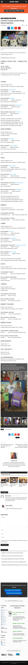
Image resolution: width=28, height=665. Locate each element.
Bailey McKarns (18, 105)
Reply (6, 502)
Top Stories (14, 18)
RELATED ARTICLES (5, 472)
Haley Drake (4, 25)
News (10, 18)
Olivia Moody (18, 189)
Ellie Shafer (11, 138)
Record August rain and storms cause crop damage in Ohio (13, 561)
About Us (3, 616)
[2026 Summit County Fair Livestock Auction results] (14, 480)
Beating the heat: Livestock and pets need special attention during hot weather (21, 446)
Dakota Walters (13, 238)
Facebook (3, 639)
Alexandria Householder (20, 245)
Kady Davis (12, 98)
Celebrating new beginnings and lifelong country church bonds (14, 564)
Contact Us (4, 617)
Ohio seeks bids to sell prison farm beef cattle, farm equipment (7, 446)
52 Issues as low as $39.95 (13, 590)
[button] (26, 2)
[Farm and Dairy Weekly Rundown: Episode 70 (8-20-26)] (23, 480)
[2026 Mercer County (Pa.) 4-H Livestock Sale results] (5, 480)
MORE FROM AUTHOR (5, 474)
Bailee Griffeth (13, 174)
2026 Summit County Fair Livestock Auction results (14, 485)
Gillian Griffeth (12, 165)
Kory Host (11, 231)
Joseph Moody (12, 89)
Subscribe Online (3, 622)
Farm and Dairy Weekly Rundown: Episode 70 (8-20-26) (23, 485)
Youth (2, 18)
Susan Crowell (9, 505)
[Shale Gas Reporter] (11, 655)
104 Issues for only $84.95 (14, 593)
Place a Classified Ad (3, 620)
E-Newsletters (3, 645)
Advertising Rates (3, 611)
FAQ (3, 614)
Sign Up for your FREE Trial (14, 10)
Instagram (4, 642)
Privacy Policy (3, 613)
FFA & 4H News (6, 18)
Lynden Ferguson (14, 145)
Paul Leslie (18, 111)
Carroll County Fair (8, 429)
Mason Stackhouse (19, 182)
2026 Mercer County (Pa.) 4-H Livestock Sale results (5, 485)
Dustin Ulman (13, 251)
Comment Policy (3, 625)
